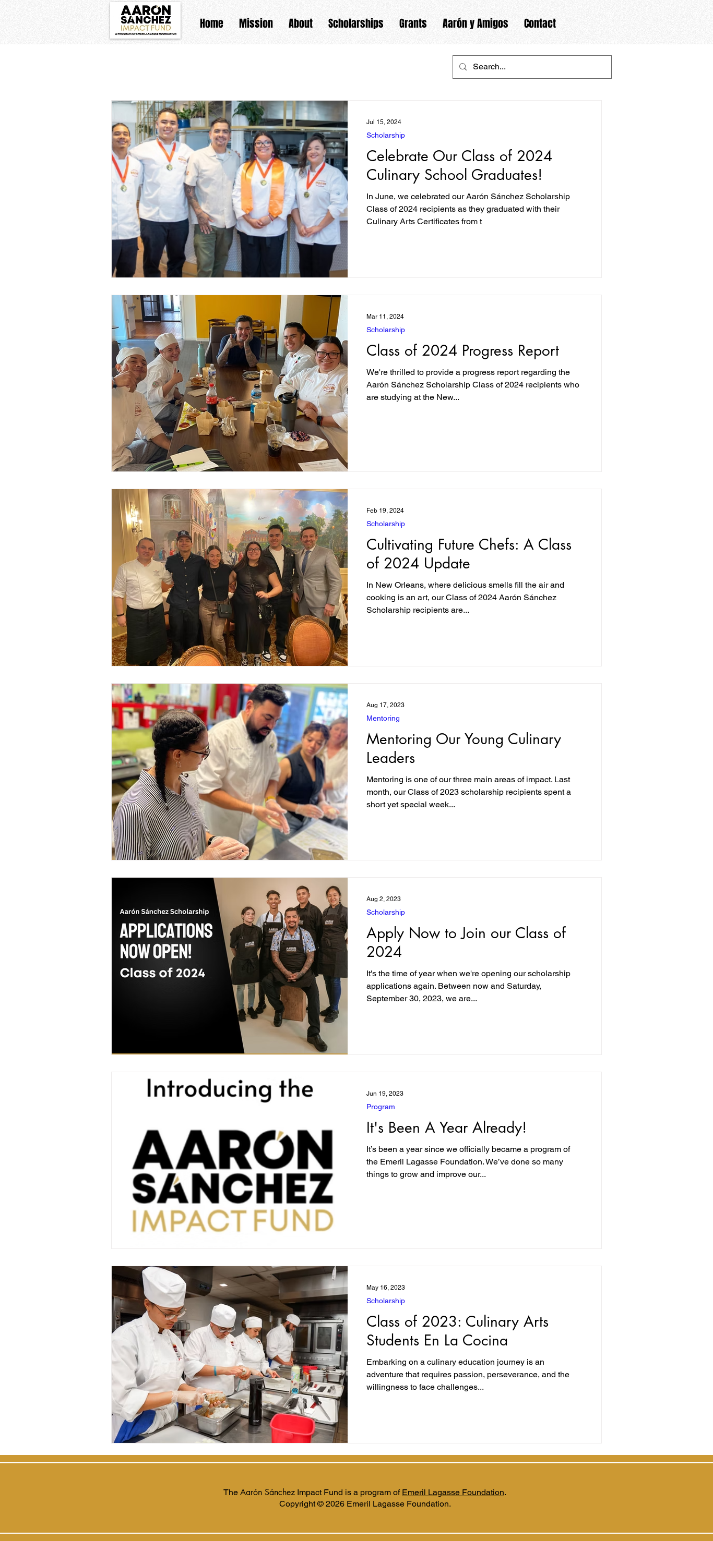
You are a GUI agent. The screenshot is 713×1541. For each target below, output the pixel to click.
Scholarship (385, 135)
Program (380, 1106)
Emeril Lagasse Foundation (453, 1492)
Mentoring (383, 718)
